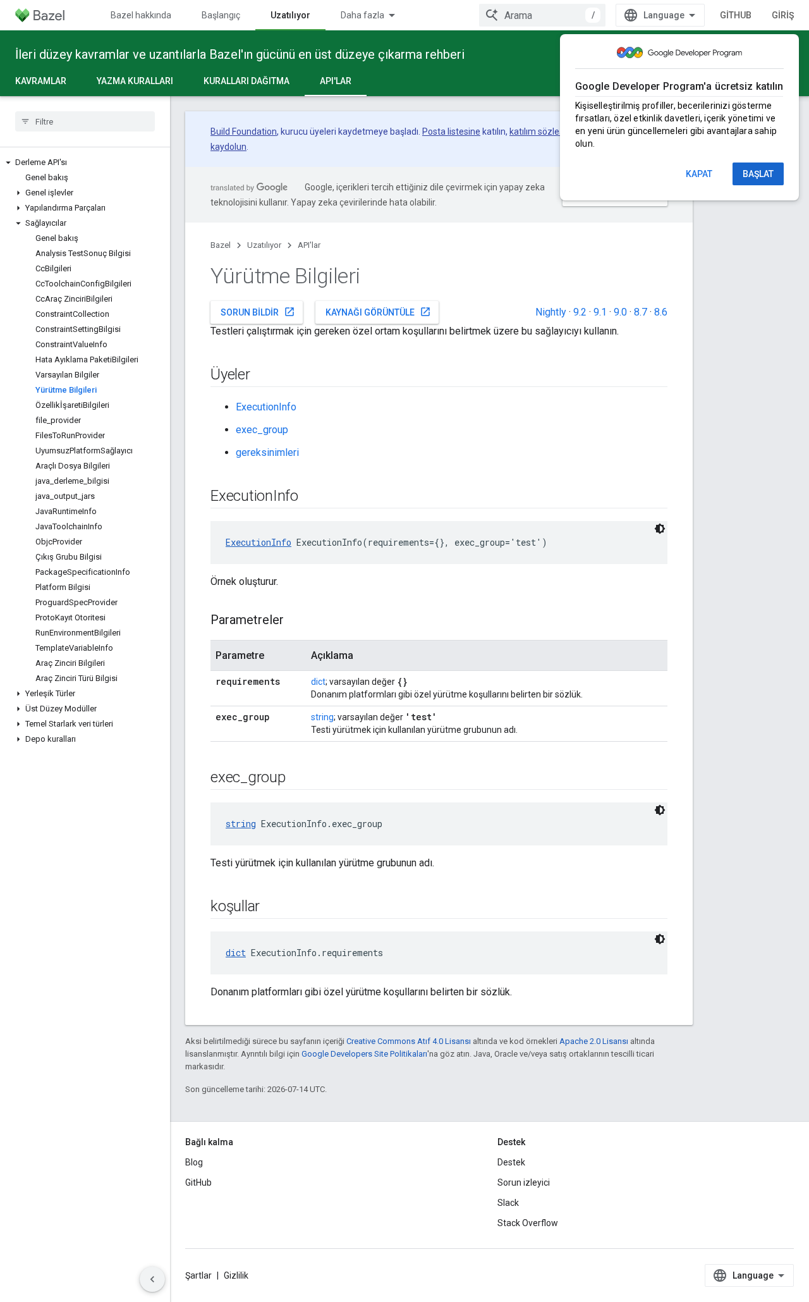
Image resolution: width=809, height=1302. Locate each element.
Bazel (220, 245)
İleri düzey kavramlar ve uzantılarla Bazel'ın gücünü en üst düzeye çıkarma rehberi (240, 54)
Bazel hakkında (141, 15)
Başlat (758, 174)
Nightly (550, 312)
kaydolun (228, 147)
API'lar (335, 81)
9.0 (620, 312)
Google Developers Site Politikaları (364, 1054)
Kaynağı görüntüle (378, 311)
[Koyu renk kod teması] (659, 528)
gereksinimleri (267, 452)
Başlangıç (221, 15)
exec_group (262, 430)
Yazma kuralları (135, 81)
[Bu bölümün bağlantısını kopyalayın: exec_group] (298, 778)
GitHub (735, 15)
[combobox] (542, 15)
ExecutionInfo (266, 407)
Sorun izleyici (523, 1182)
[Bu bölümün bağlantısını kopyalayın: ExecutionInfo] (311, 497)
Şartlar (198, 1275)
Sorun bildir (258, 311)
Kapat (699, 174)
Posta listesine (451, 131)
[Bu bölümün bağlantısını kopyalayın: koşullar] (272, 907)
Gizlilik (236, 1275)
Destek (511, 1162)
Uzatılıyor (290, 15)
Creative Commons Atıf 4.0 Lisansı (408, 1041)
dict (318, 682)
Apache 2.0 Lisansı (593, 1041)
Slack (508, 1203)
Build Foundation (243, 131)
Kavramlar (40, 81)
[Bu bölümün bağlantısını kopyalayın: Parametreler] (296, 621)
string (322, 717)
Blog (194, 1162)
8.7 (640, 312)
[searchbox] (85, 121)
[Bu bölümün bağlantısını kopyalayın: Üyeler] (263, 375)
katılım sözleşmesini (549, 131)
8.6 (660, 312)
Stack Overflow (527, 1223)
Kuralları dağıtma (246, 81)
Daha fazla (362, 15)
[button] (85, 162)
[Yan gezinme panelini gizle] (152, 1279)
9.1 (600, 312)
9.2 (580, 312)
